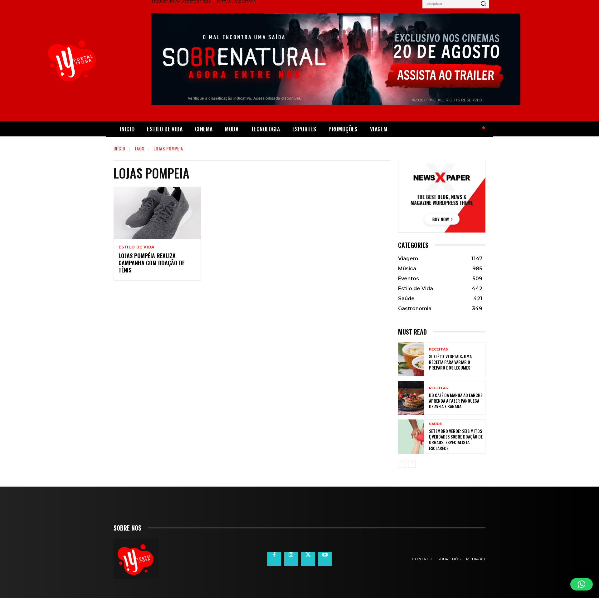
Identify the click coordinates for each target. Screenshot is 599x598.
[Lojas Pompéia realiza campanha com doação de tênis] (157, 213)
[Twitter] (308, 559)
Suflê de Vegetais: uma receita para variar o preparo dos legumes (450, 362)
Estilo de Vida (136, 247)
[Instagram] (291, 559)
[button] (581, 584)
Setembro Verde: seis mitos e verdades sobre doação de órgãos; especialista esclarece (456, 439)
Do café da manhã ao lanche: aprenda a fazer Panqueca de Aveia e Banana (456, 400)
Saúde (435, 424)
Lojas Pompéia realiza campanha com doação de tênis (152, 263)
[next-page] (412, 464)
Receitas (438, 349)
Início (119, 148)
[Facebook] (274, 559)
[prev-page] (402, 464)
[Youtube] (325, 559)
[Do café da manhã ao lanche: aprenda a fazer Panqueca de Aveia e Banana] (411, 398)
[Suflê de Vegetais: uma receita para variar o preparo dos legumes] (411, 359)
